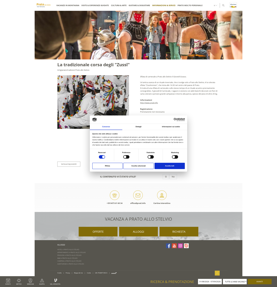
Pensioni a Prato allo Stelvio (69, 255)
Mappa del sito (78, 273)
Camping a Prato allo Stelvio (69, 261)
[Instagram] (180, 245)
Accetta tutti (169, 166)
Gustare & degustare (139, 5)
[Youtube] (174, 245)
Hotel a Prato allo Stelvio (68, 249)
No (173, 176)
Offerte (98, 231)
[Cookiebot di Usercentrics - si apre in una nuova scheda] (175, 119)
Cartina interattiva (161, 203)
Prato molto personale (190, 5)
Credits (59, 273)
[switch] (126, 157)
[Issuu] (186, 245)
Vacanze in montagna (67, 5)
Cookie (89, 273)
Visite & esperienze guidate (95, 5)
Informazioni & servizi (164, 5)
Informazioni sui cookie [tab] (171, 127)
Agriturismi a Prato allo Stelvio (70, 264)
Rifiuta (107, 166)
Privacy (68, 273)
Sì (166, 176)
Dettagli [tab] (139, 127)
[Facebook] (168, 245)
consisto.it (114, 273)
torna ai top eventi (68, 164)
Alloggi (138, 231)
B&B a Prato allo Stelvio (67, 258)
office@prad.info (138, 203)
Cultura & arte (119, 5)
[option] (138, 35)
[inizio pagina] (217, 273)
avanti (259, 281)
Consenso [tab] (106, 127)
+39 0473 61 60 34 (114, 203)
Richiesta (178, 231)
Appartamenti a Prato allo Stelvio (71, 252)
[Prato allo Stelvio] (44, 5)
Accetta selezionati (138, 166)
